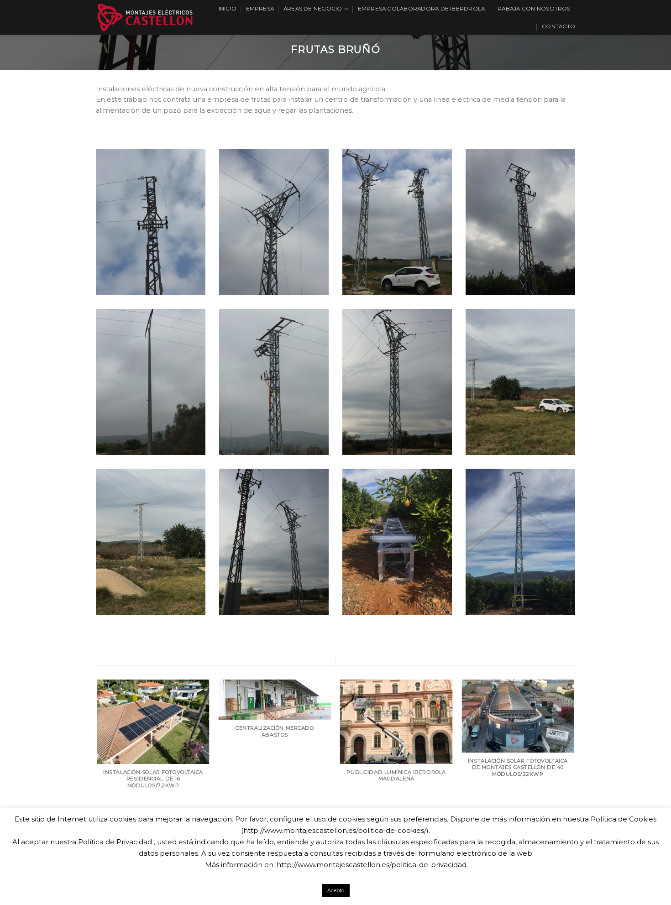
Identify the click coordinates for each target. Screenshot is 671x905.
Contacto (558, 26)
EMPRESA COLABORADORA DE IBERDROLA (421, 8)
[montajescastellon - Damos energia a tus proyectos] (145, 17)
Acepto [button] (335, 890)
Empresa (260, 8)
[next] (574, 772)
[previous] (98, 772)
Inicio (227, 8)
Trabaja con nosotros (532, 8)
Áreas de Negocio (312, 8)
